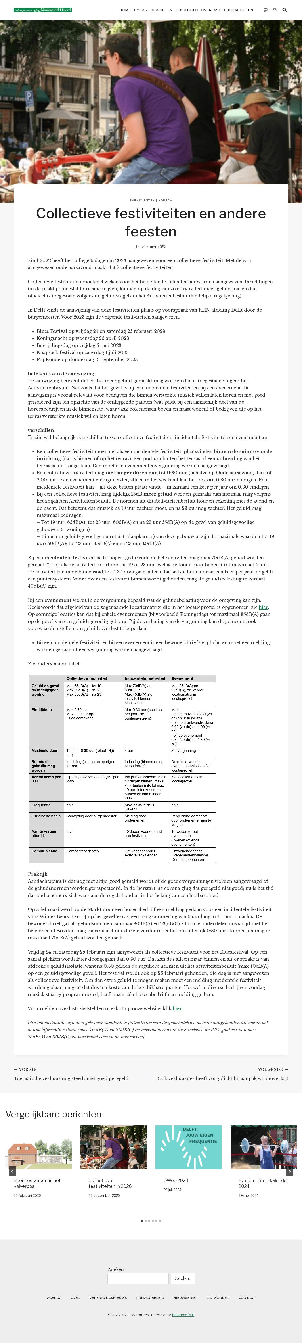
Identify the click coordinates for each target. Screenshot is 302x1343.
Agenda (54, 1298)
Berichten (162, 10)
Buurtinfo (187, 10)
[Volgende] (289, 1171)
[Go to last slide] (12, 1171)
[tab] (142, 1221)
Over (75, 1298)
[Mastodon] (266, 10)
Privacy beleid (150, 1298)
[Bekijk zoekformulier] (284, 10)
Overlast (211, 10)
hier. (178, 1008)
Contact (247, 1298)
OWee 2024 (176, 1180)
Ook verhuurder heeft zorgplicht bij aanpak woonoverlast (223, 1074)
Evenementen (142, 200)
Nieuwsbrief (185, 1298)
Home (125, 10)
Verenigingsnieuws (108, 1298)
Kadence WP (183, 1315)
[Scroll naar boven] (290, 1333)
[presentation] (38, 1147)
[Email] (275, 10)
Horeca (165, 200)
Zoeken (115, 1269)
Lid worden (218, 1298)
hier (263, 607)
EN (250, 10)
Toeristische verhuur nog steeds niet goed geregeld (71, 1074)
